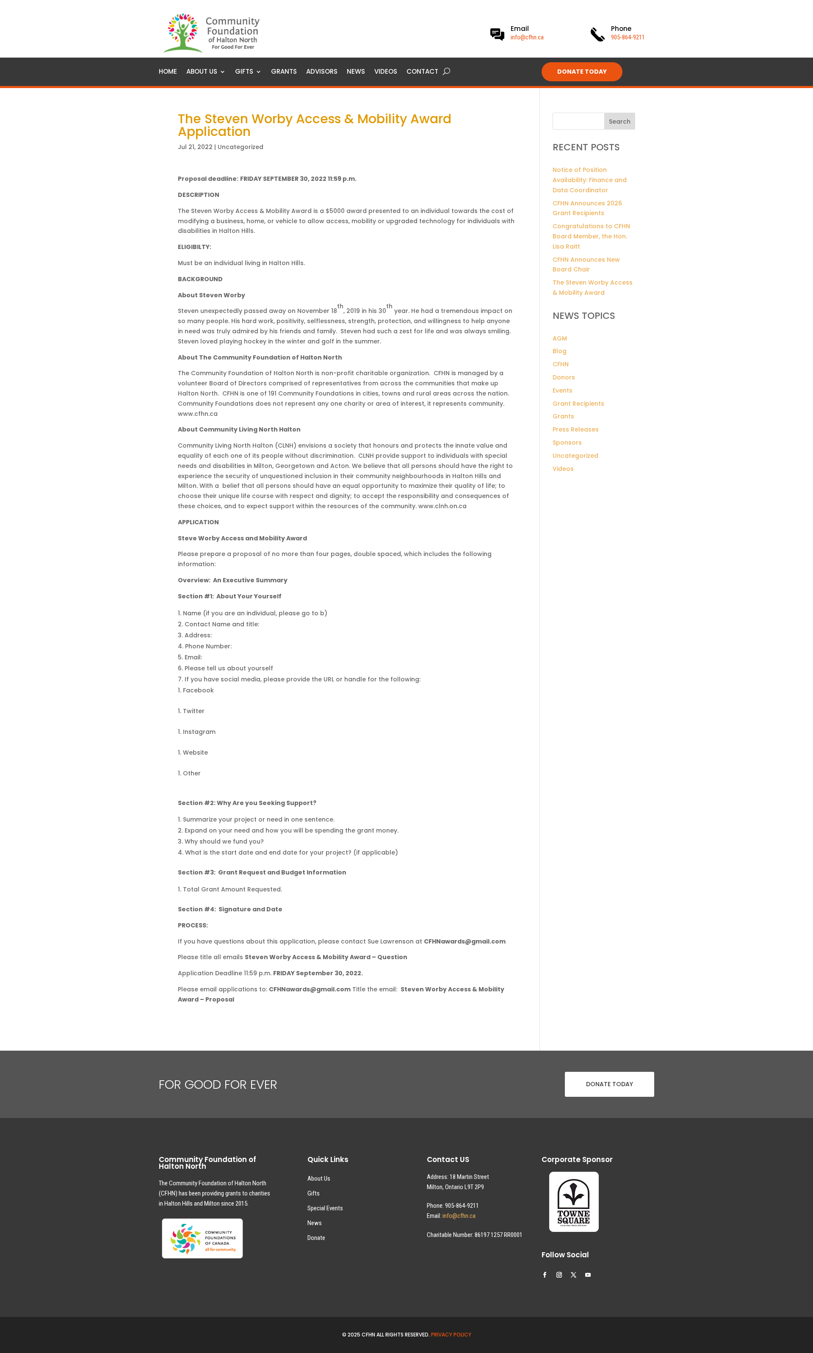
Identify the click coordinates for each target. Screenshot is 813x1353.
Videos (563, 469)
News (314, 1223)
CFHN (561, 364)
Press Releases (576, 429)
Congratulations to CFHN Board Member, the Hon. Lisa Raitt (591, 236)
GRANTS (284, 72)
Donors (564, 377)
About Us (318, 1178)
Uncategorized (240, 147)
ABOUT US (201, 72)
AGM (560, 338)
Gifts (313, 1193)
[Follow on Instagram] (559, 1275)
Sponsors (567, 442)
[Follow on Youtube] (588, 1275)
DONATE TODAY (582, 71)
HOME (168, 72)
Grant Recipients (578, 403)
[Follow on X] (573, 1275)
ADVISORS (321, 72)
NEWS (356, 72)
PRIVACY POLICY (451, 1334)
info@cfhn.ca (527, 37)
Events (562, 390)
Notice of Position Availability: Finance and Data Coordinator (590, 180)
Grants (563, 416)
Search (619, 121)
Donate (316, 1238)
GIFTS (244, 72)
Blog (560, 351)
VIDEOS (385, 72)
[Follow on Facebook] (544, 1275)
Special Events (325, 1208)
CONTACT (422, 72)
